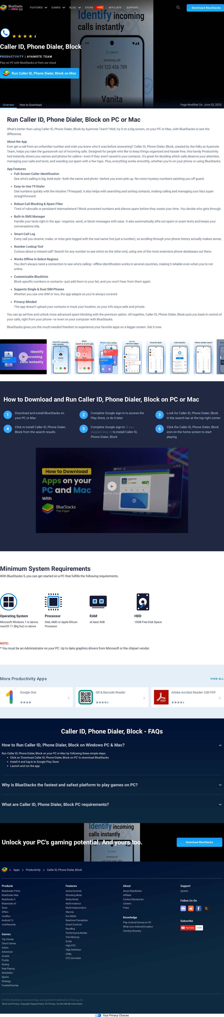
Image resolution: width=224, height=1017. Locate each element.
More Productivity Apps (23, 678)
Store (93, 7)
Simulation (7, 972)
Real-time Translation (77, 920)
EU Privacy (50, 1004)
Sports (5, 977)
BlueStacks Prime (11, 891)
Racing (5, 964)
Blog (72, 7)
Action (5, 947)
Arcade (5, 956)
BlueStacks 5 (8, 899)
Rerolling (70, 928)
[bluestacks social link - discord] (183, 908)
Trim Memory (72, 937)
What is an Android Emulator (138, 926)
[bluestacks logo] (11, 7)
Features (36, 7)
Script (69, 941)
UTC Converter (73, 958)
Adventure (7, 951)
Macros (70, 911)
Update (184, 891)
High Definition (73, 949)
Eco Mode (71, 916)
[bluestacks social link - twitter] (206, 908)
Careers (127, 903)
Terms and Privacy (10, 1004)
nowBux (6, 916)
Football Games (10, 985)
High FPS (70, 945)
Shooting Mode (74, 895)
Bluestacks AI (9, 903)
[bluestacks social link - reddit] (191, 908)
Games (55, 7)
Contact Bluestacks (133, 899)
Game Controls (73, 891)
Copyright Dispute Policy (32, 1004)
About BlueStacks (132, 891)
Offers (5, 911)
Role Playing (8, 968)
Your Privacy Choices (116, 1015)
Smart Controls (74, 924)
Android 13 (7, 920)
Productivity (12, 56)
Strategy (6, 981)
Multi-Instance (73, 903)
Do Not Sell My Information (69, 1004)
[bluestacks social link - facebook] (198, 908)
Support (132, 7)
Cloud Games (9, 943)
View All (217, 678)
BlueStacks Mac (10, 895)
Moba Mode (72, 899)
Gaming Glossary (132, 930)
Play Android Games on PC (137, 922)
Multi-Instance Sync (76, 907)
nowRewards (9, 924)
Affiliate (115, 7)
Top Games (8, 939)
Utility (69, 953)
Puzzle (5, 960)
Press (126, 907)
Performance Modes (76, 932)
